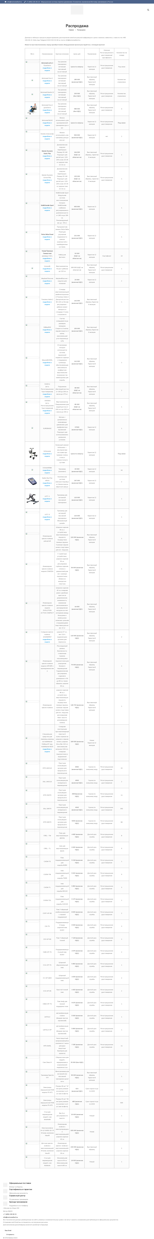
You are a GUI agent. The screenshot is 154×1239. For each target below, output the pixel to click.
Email (5, 1227)
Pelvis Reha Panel (47, 234)
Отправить (10, 1234)
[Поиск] (148, 10)
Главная (71, 30)
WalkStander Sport (47, 205)
